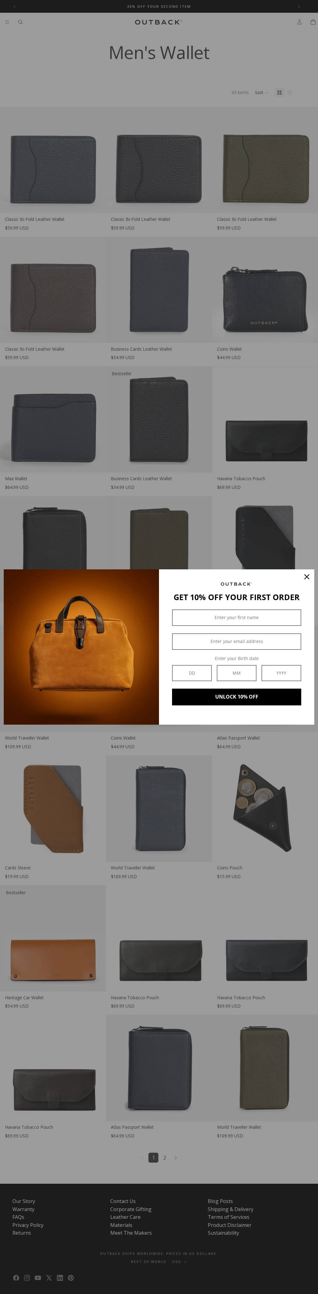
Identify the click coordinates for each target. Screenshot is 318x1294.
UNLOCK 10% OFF (236, 696)
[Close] (306, 576)
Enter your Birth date (237, 658)
